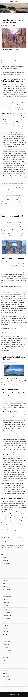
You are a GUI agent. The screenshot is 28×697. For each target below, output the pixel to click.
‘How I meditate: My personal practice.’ (11, 547)
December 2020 (7, 596)
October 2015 (6, 654)
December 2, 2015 (13, 361)
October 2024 (6, 576)
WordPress (17, 694)
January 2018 (6, 609)
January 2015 (6, 683)
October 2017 (6, 612)
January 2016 (6, 644)
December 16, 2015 (13, 219)
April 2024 (5, 580)
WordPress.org (6, 566)
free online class (7, 202)
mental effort (22, 118)
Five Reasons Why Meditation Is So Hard (13, 358)
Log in (4, 557)
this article (5, 403)
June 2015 (5, 667)
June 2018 (5, 605)
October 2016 (6, 618)
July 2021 (5, 593)
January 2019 (6, 602)
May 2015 (5, 670)
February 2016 (6, 641)
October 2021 (6, 589)
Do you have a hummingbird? (13, 216)
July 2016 (5, 625)
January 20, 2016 (13, 25)
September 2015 (7, 657)
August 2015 (6, 660)
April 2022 (5, 586)
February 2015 (6, 679)
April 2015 (5, 673)
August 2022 (6, 583)
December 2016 (7, 615)
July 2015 (5, 663)
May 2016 (5, 631)
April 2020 (5, 599)
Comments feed (6, 563)
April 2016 (5, 634)
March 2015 (6, 676)
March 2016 (6, 638)
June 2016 (5, 628)
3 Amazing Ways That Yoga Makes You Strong (12, 21)
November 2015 (7, 650)
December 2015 (7, 647)
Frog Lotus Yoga (7, 541)
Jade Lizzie (14, 1)
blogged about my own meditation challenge (12, 383)
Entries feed (6, 560)
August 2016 (6, 621)
